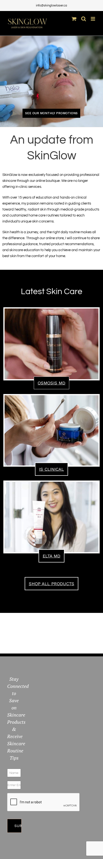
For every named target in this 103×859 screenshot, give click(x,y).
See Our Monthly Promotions (51, 113)
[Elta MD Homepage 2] (51, 483)
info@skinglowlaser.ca (51, 5)
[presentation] (43, 802)
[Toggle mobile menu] (93, 18)
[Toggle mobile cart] (74, 18)
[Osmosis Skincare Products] (51, 310)
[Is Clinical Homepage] (51, 397)
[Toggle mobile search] (83, 18)
